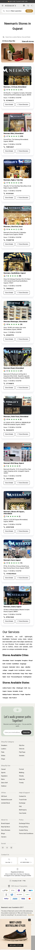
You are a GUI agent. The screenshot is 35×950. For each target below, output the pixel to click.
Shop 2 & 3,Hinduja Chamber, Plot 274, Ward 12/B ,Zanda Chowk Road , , (17, 281)
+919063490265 (11, 573)
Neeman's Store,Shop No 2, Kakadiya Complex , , (15, 233)
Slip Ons (21, 745)
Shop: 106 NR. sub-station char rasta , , (15, 328)
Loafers (3, 749)
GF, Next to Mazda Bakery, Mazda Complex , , (17, 610)
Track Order (23, 799)
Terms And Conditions (26, 833)
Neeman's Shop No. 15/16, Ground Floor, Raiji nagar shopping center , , (17, 471)
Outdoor (4, 786)
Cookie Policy (23, 830)
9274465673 (10, 100)
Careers (3, 837)
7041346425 (10, 478)
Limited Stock (5, 803)
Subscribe (26, 732)
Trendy (21, 782)
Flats (2, 752)
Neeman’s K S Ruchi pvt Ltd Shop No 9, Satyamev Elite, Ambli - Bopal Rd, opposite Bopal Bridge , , (17, 376)
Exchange (22, 803)
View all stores (28, 41)
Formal (21, 769)
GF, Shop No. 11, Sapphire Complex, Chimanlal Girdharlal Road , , (17, 94)
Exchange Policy (24, 823)
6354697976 (10, 335)
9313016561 (10, 193)
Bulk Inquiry (23, 810)
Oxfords (21, 749)
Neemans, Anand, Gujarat (12, 607)
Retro (3, 779)
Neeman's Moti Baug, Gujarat (14, 463)
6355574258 (10, 527)
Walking (21, 772)
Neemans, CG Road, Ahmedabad (15, 87)
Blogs (3, 833)
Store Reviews (5, 830)
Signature (4, 776)
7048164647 (10, 147)
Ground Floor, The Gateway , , (16, 140)
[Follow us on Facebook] (7, 847)
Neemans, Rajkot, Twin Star (13, 180)
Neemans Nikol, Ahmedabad (13, 133)
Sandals (21, 755)
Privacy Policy (23, 827)
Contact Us (22, 796)
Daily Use (22, 779)
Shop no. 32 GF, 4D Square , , (16, 520)
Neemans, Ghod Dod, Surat (13, 226)
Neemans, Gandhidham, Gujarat (15, 273)
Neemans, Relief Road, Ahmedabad (16, 416)
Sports (3, 772)
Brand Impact (5, 823)
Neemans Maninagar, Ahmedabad (15, 321)
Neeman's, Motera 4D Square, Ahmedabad (14, 512)
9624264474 (10, 430)
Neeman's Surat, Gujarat (12, 560)
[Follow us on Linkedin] (11, 847)
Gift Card (4, 796)
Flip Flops (22, 752)
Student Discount (6, 799)
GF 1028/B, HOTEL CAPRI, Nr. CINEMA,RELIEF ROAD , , (17, 423)
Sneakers (4, 745)
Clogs (3, 759)
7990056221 (10, 288)
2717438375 (10, 383)
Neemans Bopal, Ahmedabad (14, 368)
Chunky (21, 776)
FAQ (20, 806)
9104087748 (10, 240)
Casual (3, 769)
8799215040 (10, 617)
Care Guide (22, 813)
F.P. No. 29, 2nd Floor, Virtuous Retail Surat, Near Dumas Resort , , (17, 567)
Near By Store (5, 827)
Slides (3, 755)
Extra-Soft (4, 782)
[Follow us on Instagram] (2, 847)
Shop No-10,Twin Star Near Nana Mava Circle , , (17, 187)
